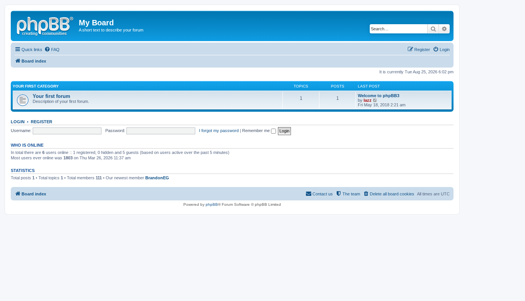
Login (18, 121)
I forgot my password (219, 130)
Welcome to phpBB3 (378, 95)
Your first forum (51, 96)
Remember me (256, 130)
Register (41, 121)
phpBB (212, 204)
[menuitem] (52, 49)
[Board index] (46, 25)
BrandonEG (157, 177)
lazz (368, 100)
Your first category (36, 86)
